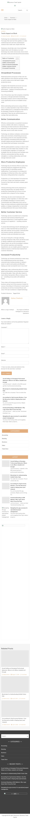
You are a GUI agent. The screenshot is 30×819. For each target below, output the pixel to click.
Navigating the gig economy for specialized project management (19, 509)
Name (3, 347)
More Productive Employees (10, 64)
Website (3, 360)
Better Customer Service (9, 66)
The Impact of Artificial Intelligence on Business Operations (22, 311)
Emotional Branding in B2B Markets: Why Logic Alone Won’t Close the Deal (17, 499)
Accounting (5, 435)
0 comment (23, 36)
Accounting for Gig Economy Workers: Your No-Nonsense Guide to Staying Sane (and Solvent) (15, 399)
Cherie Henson (6, 674)
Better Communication (9, 62)
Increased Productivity (9, 68)
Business (3, 31)
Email (3, 353)
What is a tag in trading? (7, 309)
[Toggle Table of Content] (16, 58)
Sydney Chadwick (6, 36)
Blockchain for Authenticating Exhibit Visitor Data (14, 773)
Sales (3, 445)
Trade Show (5, 449)
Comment (4, 327)
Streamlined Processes (9, 61)
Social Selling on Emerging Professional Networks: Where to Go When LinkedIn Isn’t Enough (14, 380)
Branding (4, 438)
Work (18, 293)
